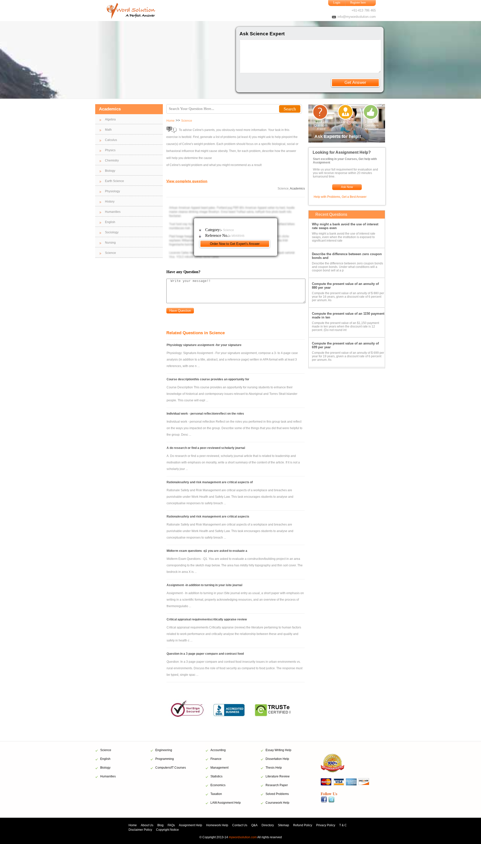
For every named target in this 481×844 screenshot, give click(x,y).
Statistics (216, 776)
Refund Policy (302, 825)
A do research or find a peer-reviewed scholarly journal (206, 448)
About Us (147, 825)
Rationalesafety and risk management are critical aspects (208, 516)
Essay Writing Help (278, 750)
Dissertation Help (277, 759)
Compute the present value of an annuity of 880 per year (345, 285)
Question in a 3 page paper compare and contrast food (205, 653)
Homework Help (217, 825)
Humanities (113, 212)
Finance (215, 759)
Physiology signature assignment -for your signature (204, 345)
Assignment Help (190, 825)
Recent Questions (331, 214)
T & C (343, 825)
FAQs (171, 825)
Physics (110, 150)
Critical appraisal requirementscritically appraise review (207, 619)
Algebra (110, 119)
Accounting (218, 750)
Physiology (112, 191)
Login (336, 2)
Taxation (216, 794)
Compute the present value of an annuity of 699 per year (345, 345)
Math (108, 129)
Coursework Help (277, 802)
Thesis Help (274, 767)
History (109, 201)
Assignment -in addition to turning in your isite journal (204, 585)
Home (170, 120)
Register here (358, 2)
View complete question (186, 181)
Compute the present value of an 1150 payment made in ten (348, 315)
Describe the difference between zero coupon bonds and (347, 256)
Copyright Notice (167, 829)
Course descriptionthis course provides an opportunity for (208, 379)
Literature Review (278, 776)
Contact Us (239, 825)
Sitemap (283, 825)
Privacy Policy (325, 825)
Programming (164, 759)
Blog (160, 825)
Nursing (110, 242)
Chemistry (112, 160)
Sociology (111, 232)
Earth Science (114, 181)
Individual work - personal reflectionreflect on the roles (205, 413)
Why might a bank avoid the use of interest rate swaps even (345, 226)
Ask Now (347, 187)
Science (110, 253)
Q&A (254, 825)
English (110, 222)
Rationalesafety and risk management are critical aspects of (210, 482)
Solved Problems (277, 794)
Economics (217, 785)
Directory (268, 825)
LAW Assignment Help (225, 802)
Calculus (111, 140)
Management (219, 767)
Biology (110, 171)
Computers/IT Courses (170, 767)
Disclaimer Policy (140, 829)
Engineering (163, 750)
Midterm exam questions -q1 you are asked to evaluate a (207, 551)
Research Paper (277, 785)
